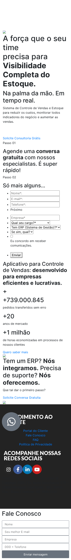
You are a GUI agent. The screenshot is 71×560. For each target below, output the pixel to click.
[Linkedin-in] (27, 469)
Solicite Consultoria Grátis (21, 138)
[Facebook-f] (18, 469)
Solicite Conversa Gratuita (22, 397)
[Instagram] (8, 469)
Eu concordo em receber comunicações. (28, 243)
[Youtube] (37, 469)
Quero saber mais (15, 352)
